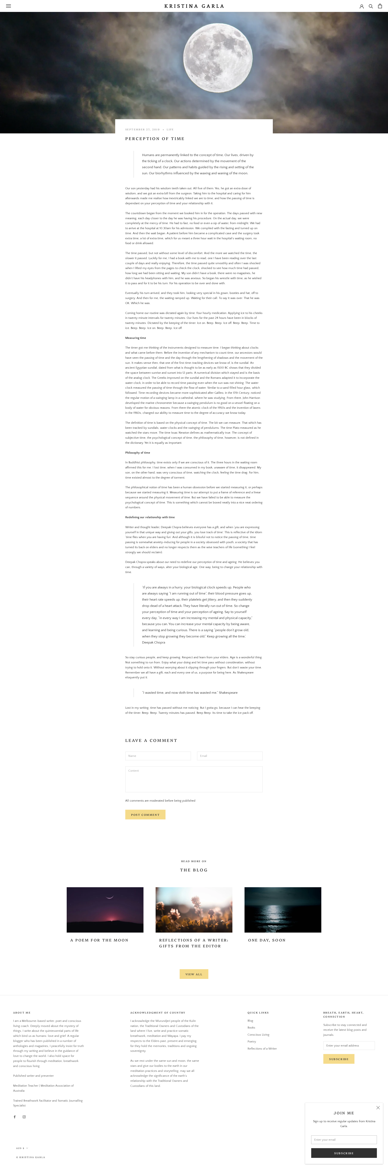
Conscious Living (258, 1034)
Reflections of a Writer (262, 1048)
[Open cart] (380, 6)
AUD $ (20, 1148)
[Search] (371, 6)
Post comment (145, 814)
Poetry (252, 1041)
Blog (250, 1020)
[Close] (378, 1107)
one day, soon (267, 939)
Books (251, 1027)
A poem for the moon (99, 939)
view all (194, 974)
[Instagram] (24, 1116)
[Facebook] (14, 1116)
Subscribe (344, 1153)
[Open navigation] (8, 6)
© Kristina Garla (30, 1157)
